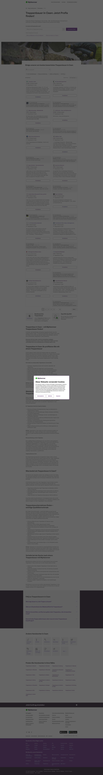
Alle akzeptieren (40, 396)
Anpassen (58, 396)
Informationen (49, 389)
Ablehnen (50, 396)
